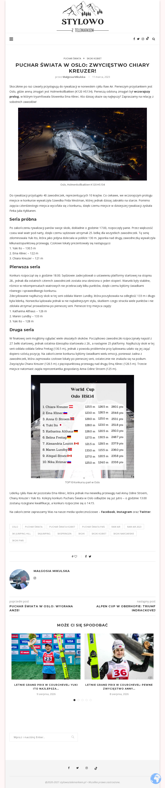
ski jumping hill (21, 533)
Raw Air (115, 526)
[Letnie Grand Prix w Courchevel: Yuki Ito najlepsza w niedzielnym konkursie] (45, 657)
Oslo (15, 526)
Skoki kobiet (94, 58)
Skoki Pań (18, 540)
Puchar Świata (72, 58)
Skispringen (64, 533)
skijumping (44, 533)
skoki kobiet (99, 533)
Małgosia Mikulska (74, 77)
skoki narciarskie (123, 533)
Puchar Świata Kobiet (62, 526)
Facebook (108, 512)
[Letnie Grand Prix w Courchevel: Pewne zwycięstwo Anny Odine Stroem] (119, 657)
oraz (136, 512)
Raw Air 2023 (134, 526)
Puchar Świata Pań (93, 526)
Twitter (145, 512)
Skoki (81, 533)
